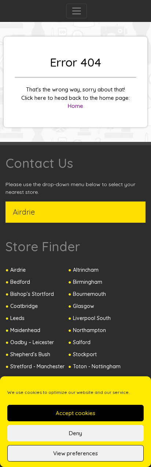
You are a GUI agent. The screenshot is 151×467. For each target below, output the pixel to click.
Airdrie (18, 270)
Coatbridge (24, 306)
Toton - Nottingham (97, 366)
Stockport (85, 354)
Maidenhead (25, 330)
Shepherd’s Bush (30, 354)
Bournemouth (89, 294)
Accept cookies (75, 413)
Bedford (20, 282)
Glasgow (83, 306)
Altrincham (86, 270)
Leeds (17, 318)
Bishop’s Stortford (32, 294)
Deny (75, 433)
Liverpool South (92, 318)
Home (75, 105)
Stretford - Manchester (37, 366)
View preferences (75, 453)
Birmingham (87, 282)
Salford (82, 342)
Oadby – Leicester (32, 342)
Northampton (89, 330)
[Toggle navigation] (76, 11)
